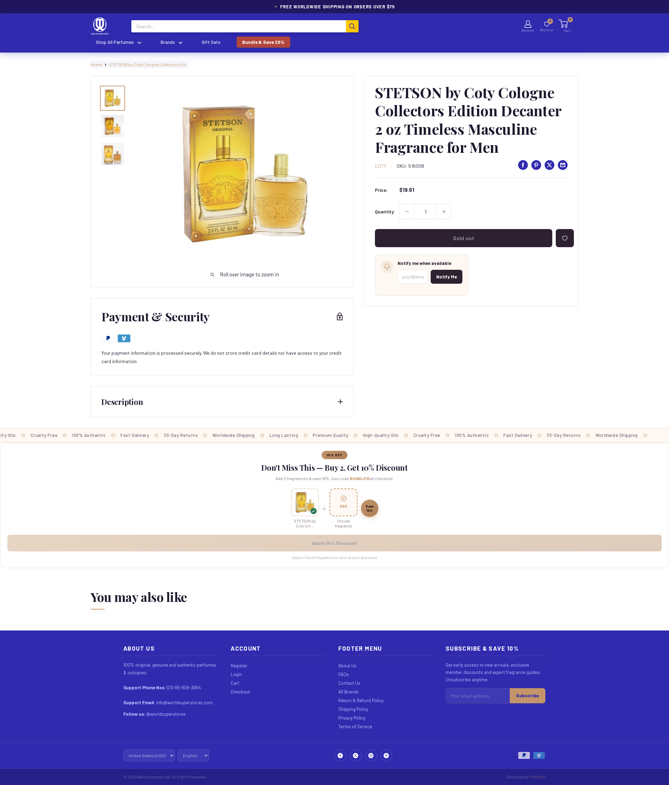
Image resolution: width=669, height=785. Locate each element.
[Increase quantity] (444, 211)
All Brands (348, 691)
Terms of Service (355, 726)
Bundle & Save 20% (263, 42)
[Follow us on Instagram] (371, 755)
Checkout (240, 691)
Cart (235, 683)
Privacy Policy (352, 718)
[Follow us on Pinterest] (386, 755)
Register (239, 665)
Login (236, 674)
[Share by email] (563, 165)
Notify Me (446, 277)
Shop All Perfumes (115, 42)
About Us (347, 665)
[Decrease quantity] (407, 211)
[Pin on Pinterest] (536, 165)
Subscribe (527, 695)
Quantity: (385, 211)
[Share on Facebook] (523, 165)
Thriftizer (537, 776)
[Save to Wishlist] (565, 238)
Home (96, 64)
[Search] (352, 26)
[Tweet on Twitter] (549, 165)
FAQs (343, 674)
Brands (168, 42)
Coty (380, 166)
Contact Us (349, 683)
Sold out (463, 238)
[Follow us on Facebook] (340, 755)
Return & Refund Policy (361, 700)
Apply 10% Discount (334, 543)
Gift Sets (211, 42)
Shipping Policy (353, 709)
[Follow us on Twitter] (356, 755)
